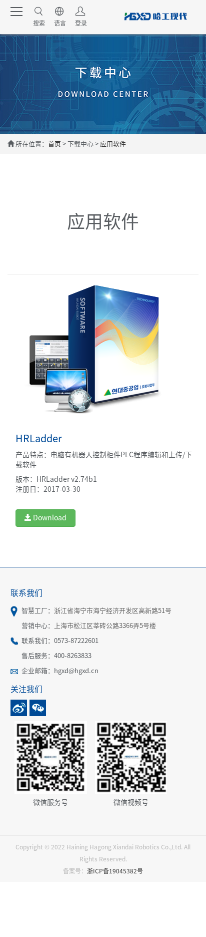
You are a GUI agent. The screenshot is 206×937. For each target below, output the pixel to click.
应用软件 (113, 144)
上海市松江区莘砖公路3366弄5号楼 (105, 625)
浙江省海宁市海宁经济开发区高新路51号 (113, 610)
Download (49, 517)
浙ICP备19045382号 (115, 871)
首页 (54, 144)
